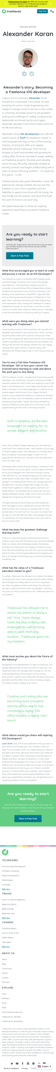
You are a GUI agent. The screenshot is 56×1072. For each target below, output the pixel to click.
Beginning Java (8, 913)
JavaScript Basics (9, 928)
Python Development (10, 876)
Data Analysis (7, 880)
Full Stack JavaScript (10, 871)
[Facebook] (22, 1063)
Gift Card (5, 982)
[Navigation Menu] (52, 11)
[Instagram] (33, 1063)
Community (7, 969)
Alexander (34, 98)
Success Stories (28, 27)
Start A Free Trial (20, 255)
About (4, 959)
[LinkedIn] (28, 1063)
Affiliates (5, 998)
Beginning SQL (8, 909)
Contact (5, 978)
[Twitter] (24, 73)
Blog (4, 964)
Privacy (25, 1068)
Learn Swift (7, 743)
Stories (5, 973)
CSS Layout (6, 942)
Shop (4, 1008)
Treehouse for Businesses (12, 1021)
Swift (23, 137)
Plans (4, 994)
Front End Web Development (14, 866)
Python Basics (7, 938)
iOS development (29, 134)
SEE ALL (6, 889)
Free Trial (42, 11)
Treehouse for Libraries (11, 1017)
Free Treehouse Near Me (12, 1012)
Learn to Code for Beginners (13, 900)
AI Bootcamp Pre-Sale (17, 2)
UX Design (6, 885)
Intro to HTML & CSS (10, 933)
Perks (4, 1003)
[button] (6, 4)
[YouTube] (17, 1063)
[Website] (31, 73)
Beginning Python (9, 904)
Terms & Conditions (11, 1068)
